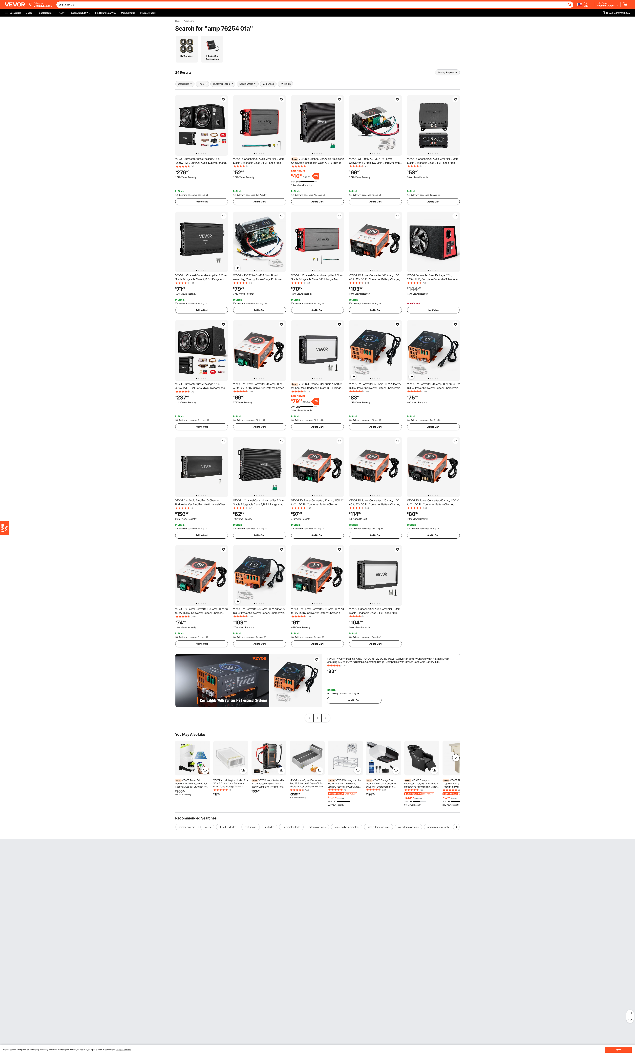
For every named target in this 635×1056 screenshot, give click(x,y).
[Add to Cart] (205, 770)
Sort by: (441, 72)
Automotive (189, 21)
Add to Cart (202, 201)
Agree (618, 1049)
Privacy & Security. (123, 1049)
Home (177, 21)
